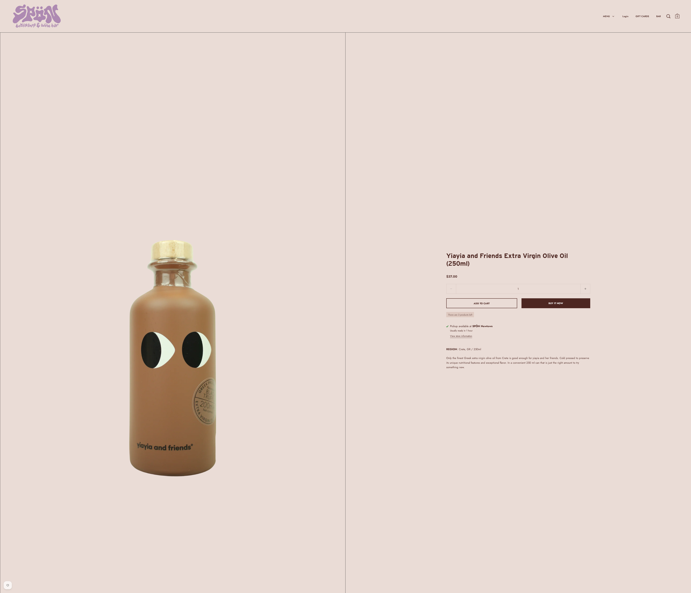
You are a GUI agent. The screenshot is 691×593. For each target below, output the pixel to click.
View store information (461, 336)
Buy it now (555, 303)
